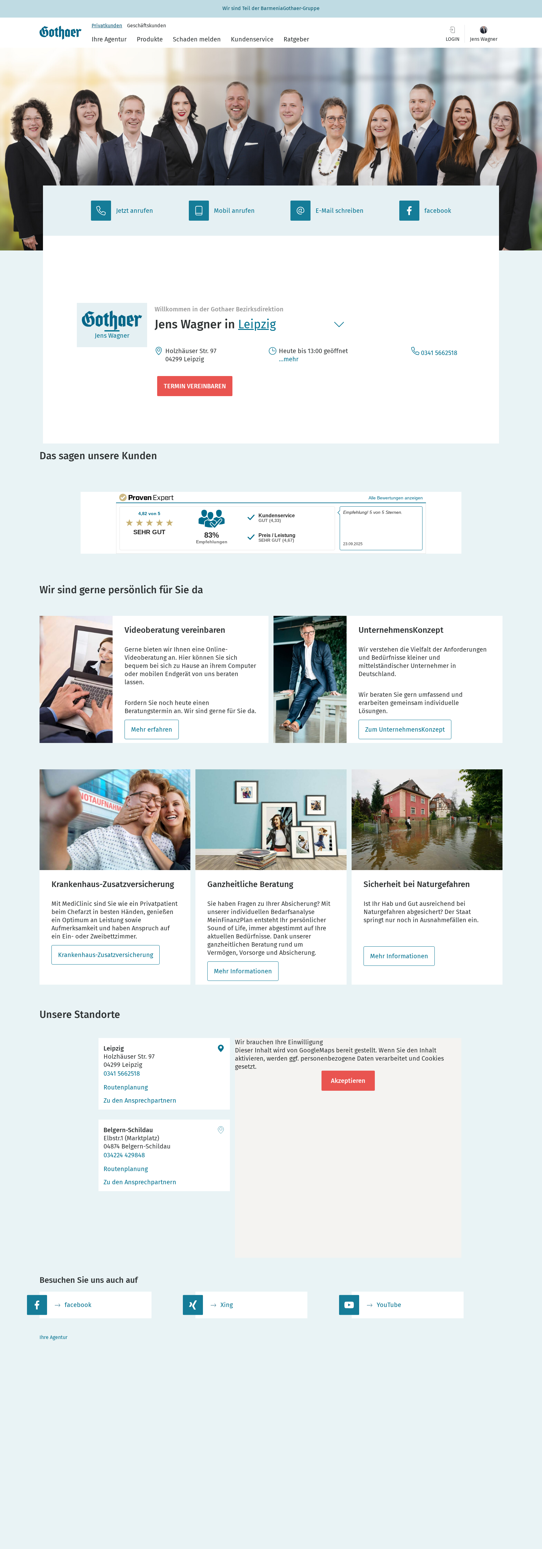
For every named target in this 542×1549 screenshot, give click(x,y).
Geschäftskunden (146, 26)
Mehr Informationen (243, 971)
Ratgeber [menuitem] (296, 39)
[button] (483, 34)
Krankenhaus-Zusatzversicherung (105, 955)
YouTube (389, 1305)
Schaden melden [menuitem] (197, 39)
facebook (78, 1305)
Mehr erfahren (151, 729)
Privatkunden (107, 26)
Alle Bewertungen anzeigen (396, 497)
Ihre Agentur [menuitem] (109, 39)
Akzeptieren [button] (348, 1080)
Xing (227, 1305)
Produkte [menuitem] (150, 39)
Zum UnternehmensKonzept (405, 729)
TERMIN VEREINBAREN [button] (195, 386)
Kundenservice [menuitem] (252, 39)
